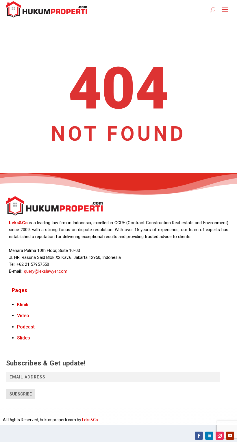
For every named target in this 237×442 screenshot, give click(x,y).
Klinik (22, 304)
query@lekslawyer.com (45, 271)
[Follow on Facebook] (199, 436)
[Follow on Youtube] (230, 436)
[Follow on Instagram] (220, 436)
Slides (23, 338)
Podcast (26, 327)
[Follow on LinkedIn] (209, 436)
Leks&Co (18, 222)
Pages (19, 290)
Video (23, 315)
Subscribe (21, 394)
